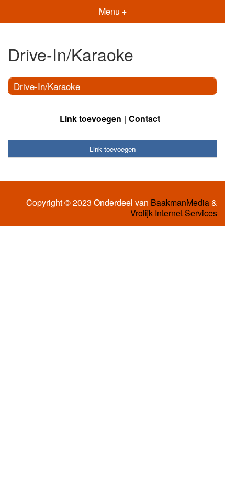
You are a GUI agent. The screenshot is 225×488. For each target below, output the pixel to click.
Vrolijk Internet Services (173, 213)
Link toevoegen (90, 119)
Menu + (113, 11)
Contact (144, 119)
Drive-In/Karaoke (47, 86)
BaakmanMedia (180, 202)
